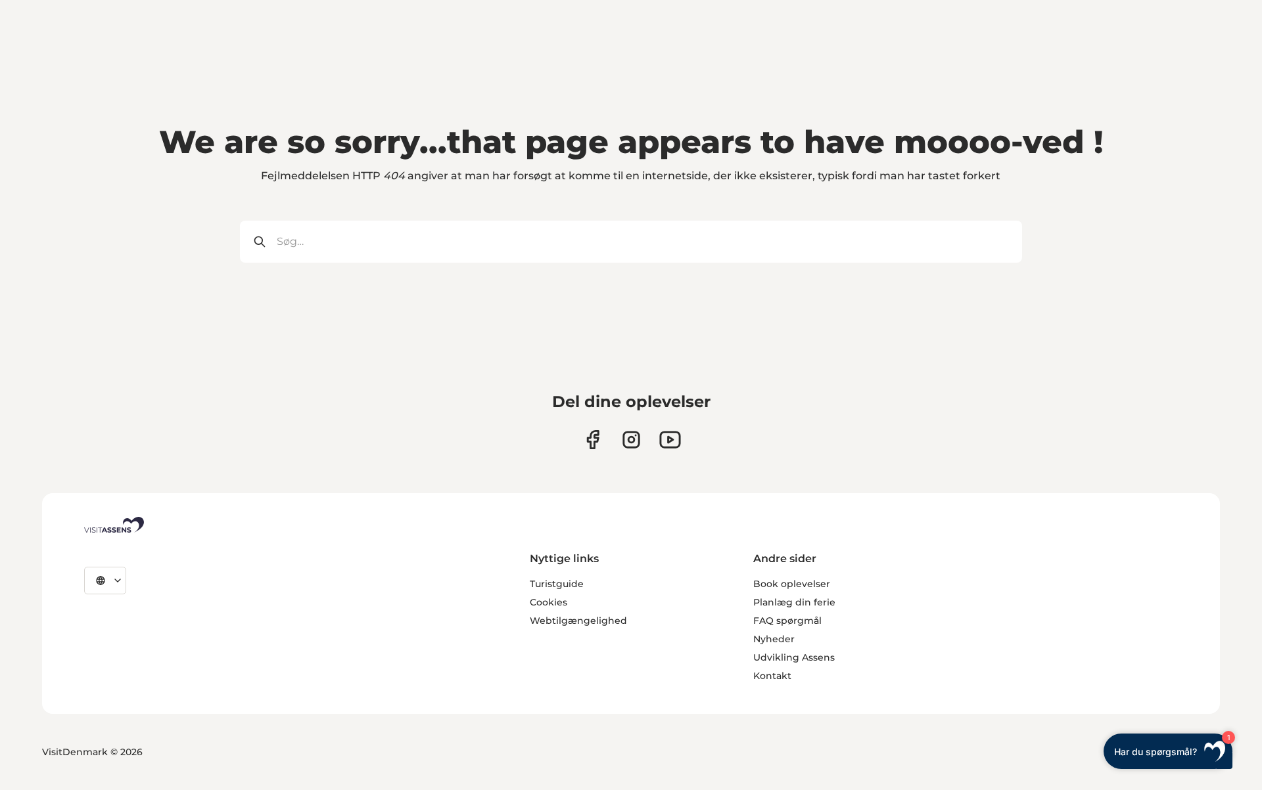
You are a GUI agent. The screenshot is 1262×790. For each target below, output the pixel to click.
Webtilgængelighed (578, 620)
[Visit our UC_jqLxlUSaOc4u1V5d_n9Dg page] (670, 439)
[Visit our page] (592, 439)
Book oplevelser (791, 584)
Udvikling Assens (794, 657)
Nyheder (774, 639)
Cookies (548, 602)
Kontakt (772, 676)
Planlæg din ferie (794, 602)
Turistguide (557, 584)
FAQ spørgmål (787, 620)
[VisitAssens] (114, 525)
